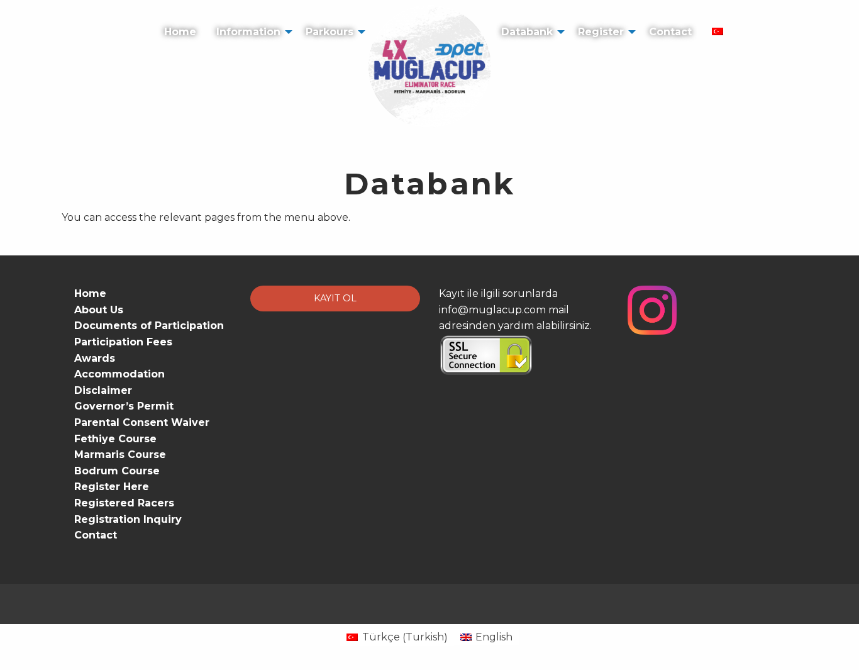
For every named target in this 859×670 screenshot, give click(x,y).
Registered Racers (124, 503)
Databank (527, 32)
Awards (94, 358)
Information (248, 32)
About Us (98, 310)
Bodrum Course (117, 471)
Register (601, 32)
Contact (670, 32)
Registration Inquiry (128, 519)
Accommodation (119, 374)
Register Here (111, 487)
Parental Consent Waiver (141, 422)
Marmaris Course (120, 455)
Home (180, 32)
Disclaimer (103, 390)
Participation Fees (123, 342)
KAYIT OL (335, 298)
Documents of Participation (149, 326)
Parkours (329, 32)
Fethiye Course (115, 439)
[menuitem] (180, 24)
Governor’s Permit (124, 406)
